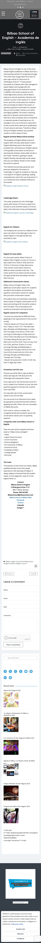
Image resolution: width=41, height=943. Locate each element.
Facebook (20, 500)
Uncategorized (23, 47)
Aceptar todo (20, 929)
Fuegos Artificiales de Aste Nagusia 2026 (17, 784)
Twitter (20, 503)
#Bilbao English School (13, 561)
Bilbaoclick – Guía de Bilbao (16, 1)
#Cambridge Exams (27, 561)
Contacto (30, 1)
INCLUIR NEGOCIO (20, 4)
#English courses (21, 563)
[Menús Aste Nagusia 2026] (12, 699)
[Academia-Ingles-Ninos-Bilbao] (20, 246)
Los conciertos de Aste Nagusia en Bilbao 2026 (19, 738)
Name (6, 590)
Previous (10, 574)
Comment (7, 615)
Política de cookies (17, 924)
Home (14, 47)
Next (32, 574)
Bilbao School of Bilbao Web (21, 497)
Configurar (20, 938)
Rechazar (20, 934)
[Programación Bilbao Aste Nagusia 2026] (12, 815)
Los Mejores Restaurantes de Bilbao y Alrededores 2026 (16, 714)
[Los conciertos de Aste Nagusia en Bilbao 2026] (12, 747)
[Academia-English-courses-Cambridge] (20, 217)
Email (5, 598)
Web (5, 607)
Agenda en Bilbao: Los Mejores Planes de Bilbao (19, 761)
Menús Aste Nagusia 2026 (12, 690)
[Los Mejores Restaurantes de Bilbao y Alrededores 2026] (12, 724)
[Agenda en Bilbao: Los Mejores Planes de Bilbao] (12, 770)
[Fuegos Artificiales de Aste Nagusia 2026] (12, 793)
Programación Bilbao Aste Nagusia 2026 (17, 806)
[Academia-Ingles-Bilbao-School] (20, 190)
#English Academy (9, 563)
